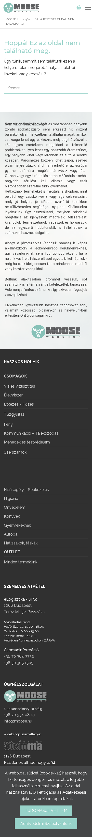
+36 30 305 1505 (18, 662)
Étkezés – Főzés (19, 404)
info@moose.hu (18, 721)
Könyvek (12, 516)
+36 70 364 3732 (19, 656)
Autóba (10, 534)
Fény (8, 425)
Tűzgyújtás (14, 414)
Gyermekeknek (17, 526)
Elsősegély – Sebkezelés (26, 490)
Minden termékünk (20, 562)
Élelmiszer (13, 395)
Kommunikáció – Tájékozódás (31, 433)
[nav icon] (88, 7)
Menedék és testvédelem (27, 442)
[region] (46, 230)
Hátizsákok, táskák (21, 543)
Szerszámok (15, 452)
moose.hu (14, 19)
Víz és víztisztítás (19, 386)
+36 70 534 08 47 (19, 714)
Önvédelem (14, 508)
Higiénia (11, 499)
